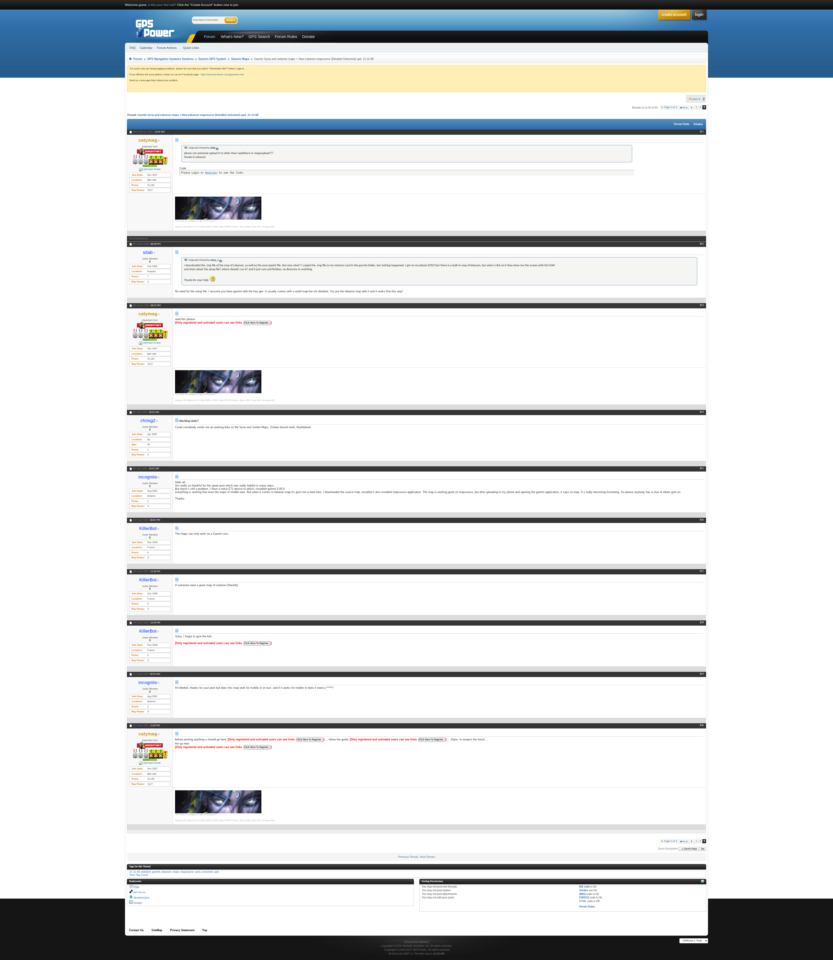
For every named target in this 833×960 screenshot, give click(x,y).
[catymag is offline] (150, 169)
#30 (702, 725)
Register (211, 172)
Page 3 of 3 (670, 107)
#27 (702, 571)
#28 (702, 622)
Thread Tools (681, 124)
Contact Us (136, 930)
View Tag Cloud (138, 874)
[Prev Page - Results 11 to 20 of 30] (691, 108)
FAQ (133, 47)
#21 (702, 131)
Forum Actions (167, 47)
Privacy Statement (182, 930)
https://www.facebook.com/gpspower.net (222, 74)
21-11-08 (134, 871)
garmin (156, 871)
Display (698, 124)
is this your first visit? (162, 5)
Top (702, 849)
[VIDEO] (584, 897)
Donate (308, 37)
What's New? (232, 37)
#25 (702, 468)
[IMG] (582, 894)
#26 (702, 520)
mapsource (187, 871)
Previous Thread (408, 856)
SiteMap (156, 930)
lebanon (166, 871)
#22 (702, 244)
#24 (702, 412)
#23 (702, 305)
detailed (146, 871)
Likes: (696, 99)
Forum (209, 37)
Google (137, 902)
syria (198, 871)
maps (176, 871)
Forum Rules (286, 37)
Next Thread (427, 856)
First (685, 107)
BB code (584, 886)
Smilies (583, 890)
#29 (702, 674)
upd (216, 871)
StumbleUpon (141, 897)
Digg (136, 886)
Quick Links (191, 47)
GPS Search (259, 37)
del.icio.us (139, 892)
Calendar (146, 47)
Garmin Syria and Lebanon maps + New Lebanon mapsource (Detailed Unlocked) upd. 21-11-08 (198, 115)
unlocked (207, 871)
